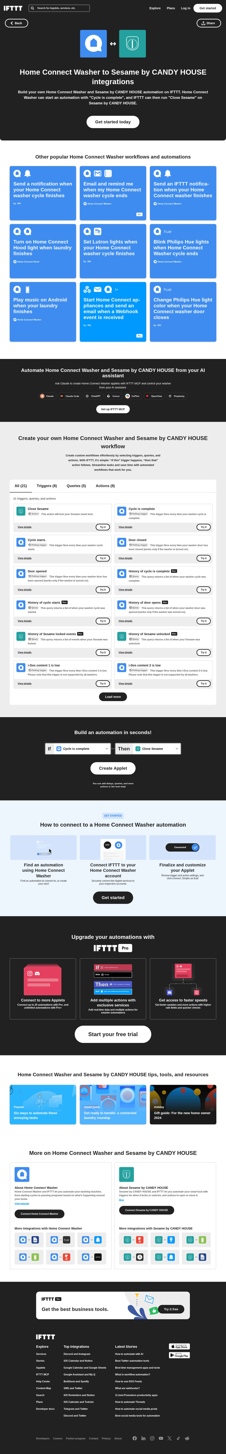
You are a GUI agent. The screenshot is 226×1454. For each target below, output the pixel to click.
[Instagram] (152, 1438)
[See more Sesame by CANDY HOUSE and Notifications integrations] (165, 1257)
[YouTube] (161, 1438)
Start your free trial (113, 1034)
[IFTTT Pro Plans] (174, 571)
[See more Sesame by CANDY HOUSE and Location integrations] (165, 1239)
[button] (113, 898)
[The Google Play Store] (179, 1355)
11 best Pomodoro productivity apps (136, 1395)
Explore (155, 8)
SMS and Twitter (73, 1388)
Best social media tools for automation (137, 1415)
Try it (103, 527)
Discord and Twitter (75, 1415)
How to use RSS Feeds (128, 1381)
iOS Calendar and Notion (78, 1360)
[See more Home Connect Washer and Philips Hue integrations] (60, 1239)
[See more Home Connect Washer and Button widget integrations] (60, 1257)
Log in (185, 8)
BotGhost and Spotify (76, 1381)
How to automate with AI (129, 1354)
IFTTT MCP (42, 1374)
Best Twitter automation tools (132, 1360)
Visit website (22, 1203)
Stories (40, 1360)
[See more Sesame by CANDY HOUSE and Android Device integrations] (196, 1239)
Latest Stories (126, 1347)
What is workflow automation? (132, 1374)
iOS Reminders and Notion (79, 1395)
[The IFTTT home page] (13, 8)
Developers (43, 1438)
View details (25, 527)
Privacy (106, 1438)
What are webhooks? (127, 1388)
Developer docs (45, 1409)
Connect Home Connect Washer (39, 1214)
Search (40, 1395)
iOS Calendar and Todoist (78, 1402)
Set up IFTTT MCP (113, 409)
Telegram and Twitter (76, 1409)
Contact (93, 1438)
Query (135, 576)
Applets (40, 1367)
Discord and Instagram (77, 1354)
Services (41, 1354)
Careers (57, 1438)
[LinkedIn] (143, 1438)
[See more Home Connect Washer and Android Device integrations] (29, 1257)
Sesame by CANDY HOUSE (158, 72)
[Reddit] (187, 1438)
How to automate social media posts (136, 1409)
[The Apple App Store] (179, 1347)
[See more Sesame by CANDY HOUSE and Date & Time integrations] (133, 1257)
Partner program (75, 1438)
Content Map (43, 1388)
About (118, 1438)
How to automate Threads (130, 1402)
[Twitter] (169, 1438)
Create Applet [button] (113, 768)
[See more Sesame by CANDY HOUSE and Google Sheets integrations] (196, 1257)
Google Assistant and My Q (79, 1374)
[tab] (21, 486)
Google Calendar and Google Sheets (85, 1367)
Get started (208, 8)
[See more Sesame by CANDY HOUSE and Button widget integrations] (133, 1239)
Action (35, 514)
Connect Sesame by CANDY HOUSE (146, 1210)
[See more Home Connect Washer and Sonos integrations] (91, 1257)
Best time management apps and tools (137, 1367)
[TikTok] (178, 1438)
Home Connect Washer (60, 72)
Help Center (43, 1381)
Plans (171, 8)
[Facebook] (134, 1438)
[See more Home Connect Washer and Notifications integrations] (91, 1239)
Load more (113, 696)
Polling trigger (139, 514)
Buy (121, 1200)
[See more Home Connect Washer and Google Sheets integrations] (29, 1239)
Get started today (113, 121)
